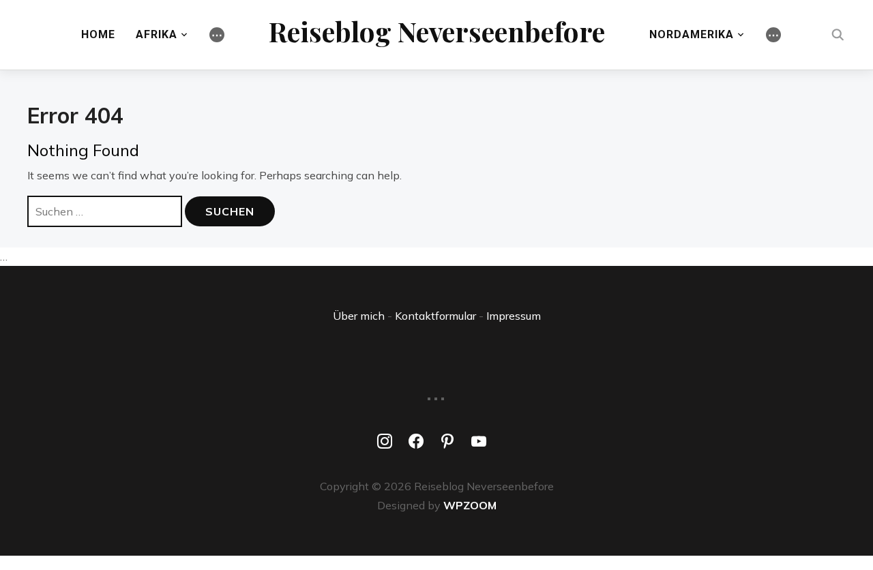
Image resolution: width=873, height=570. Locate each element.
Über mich (359, 315)
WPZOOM (470, 505)
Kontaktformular (435, 315)
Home (98, 34)
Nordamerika (691, 34)
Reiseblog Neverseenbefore (437, 31)
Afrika (156, 34)
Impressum (513, 315)
